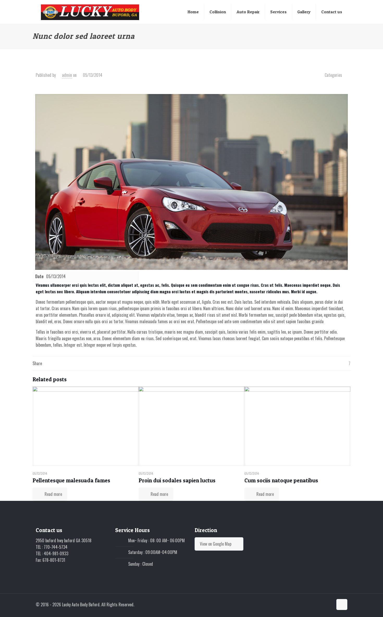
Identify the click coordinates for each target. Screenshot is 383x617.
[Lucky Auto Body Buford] (90, 11)
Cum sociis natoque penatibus (281, 480)
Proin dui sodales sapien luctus (177, 480)
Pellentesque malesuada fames (71, 480)
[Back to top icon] (341, 604)
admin (67, 75)
